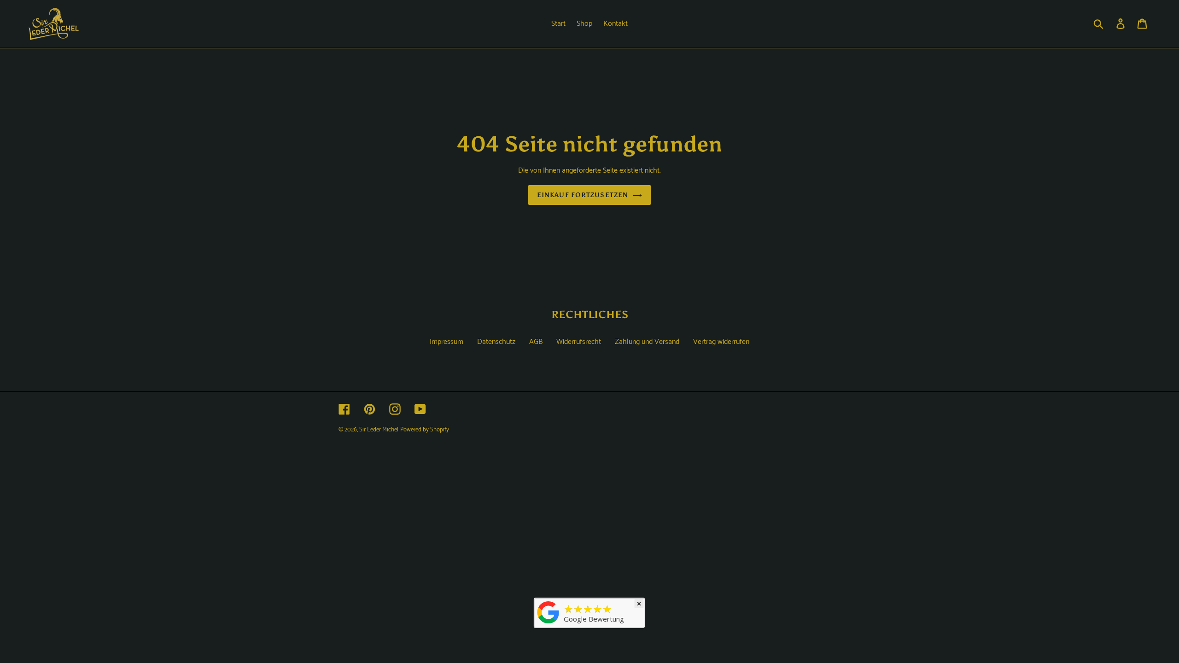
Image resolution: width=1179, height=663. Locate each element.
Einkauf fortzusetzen (582, 195)
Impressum (446, 342)
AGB (536, 342)
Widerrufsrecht (578, 342)
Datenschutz (496, 342)
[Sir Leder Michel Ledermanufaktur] (548, 623)
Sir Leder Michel (378, 430)
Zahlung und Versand (647, 342)
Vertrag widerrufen (721, 342)
